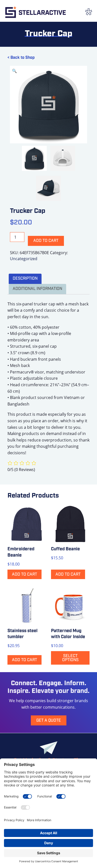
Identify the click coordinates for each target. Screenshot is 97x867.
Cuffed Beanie (65, 549)
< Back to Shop (21, 58)
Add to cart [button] (24, 575)
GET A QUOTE (48, 721)
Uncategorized (23, 258)
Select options (70, 658)
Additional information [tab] (37, 289)
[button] (14, 71)
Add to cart (45, 241)
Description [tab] (25, 279)
